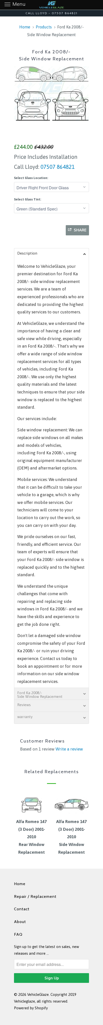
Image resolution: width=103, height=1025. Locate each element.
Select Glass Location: (31, 178)
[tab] (51, 254)
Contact (22, 909)
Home (20, 883)
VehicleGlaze (38, 994)
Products (44, 27)
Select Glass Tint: (27, 199)
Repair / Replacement (35, 896)
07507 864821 (57, 167)
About (20, 921)
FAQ (18, 934)
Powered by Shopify (31, 1008)
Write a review (69, 748)
